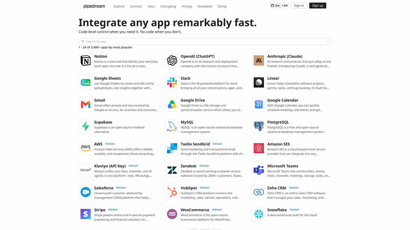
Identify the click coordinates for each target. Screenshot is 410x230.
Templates (204, 6)
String (222, 6)
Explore (119, 6)
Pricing (187, 6)
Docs (151, 6)
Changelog (168, 6)
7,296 (285, 5)
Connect (136, 6)
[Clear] (328, 41)
